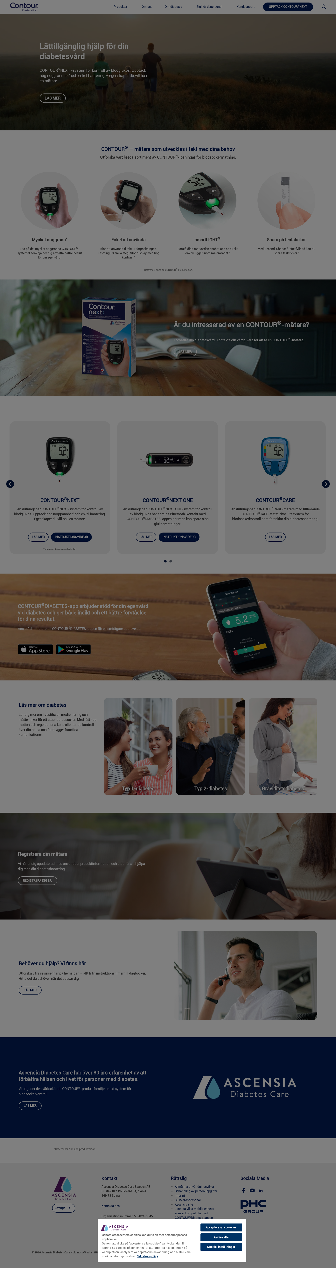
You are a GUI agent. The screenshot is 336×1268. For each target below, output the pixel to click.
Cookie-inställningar (221, 1247)
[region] (172, 1240)
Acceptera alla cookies (221, 1227)
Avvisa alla (221, 1237)
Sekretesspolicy (147, 1256)
